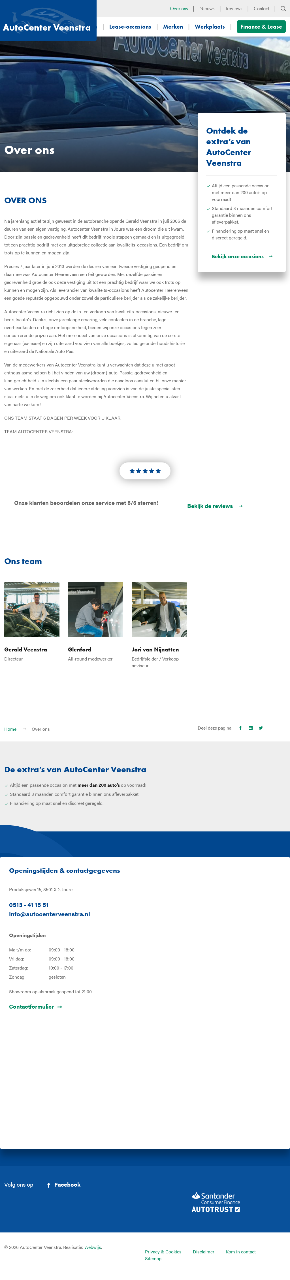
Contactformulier (31, 1006)
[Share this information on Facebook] (240, 727)
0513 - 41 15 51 (29, 904)
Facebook (67, 1184)
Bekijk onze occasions (238, 256)
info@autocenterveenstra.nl (49, 913)
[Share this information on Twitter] (261, 727)
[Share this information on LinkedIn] (250, 727)
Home (10, 729)
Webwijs (92, 1247)
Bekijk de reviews (210, 505)
